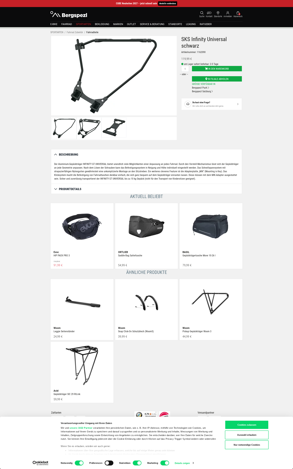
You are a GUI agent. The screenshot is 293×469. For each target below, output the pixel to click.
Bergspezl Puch (200, 87)
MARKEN (118, 24)
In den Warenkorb (218, 68)
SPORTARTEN (83, 24)
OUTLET (131, 24)
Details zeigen (182, 463)
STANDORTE (175, 24)
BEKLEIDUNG (102, 24)
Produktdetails (70, 189)
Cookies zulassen (246, 425)
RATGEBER (206, 24)
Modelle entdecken (167, 3)
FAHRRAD (66, 24)
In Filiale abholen (217, 79)
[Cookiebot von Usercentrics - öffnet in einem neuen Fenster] (40, 463)
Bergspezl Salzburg (202, 91)
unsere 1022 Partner (81, 428)
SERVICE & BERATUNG (152, 24)
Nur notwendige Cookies (247, 445)
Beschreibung (68, 154)
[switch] (109, 462)
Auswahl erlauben (246, 434)
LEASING (191, 24)
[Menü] (156, 413)
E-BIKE (53, 24)
